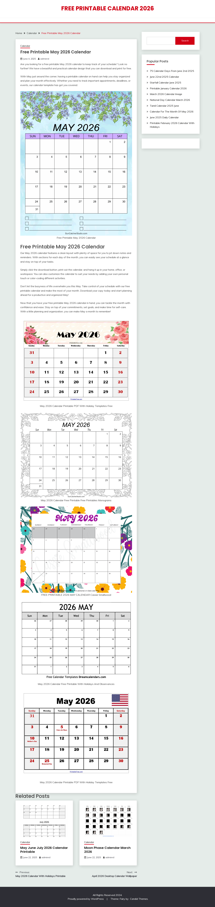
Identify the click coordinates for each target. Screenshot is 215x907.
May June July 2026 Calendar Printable (44, 850)
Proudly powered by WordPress (86, 898)
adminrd (44, 58)
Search (185, 40)
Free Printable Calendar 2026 (107, 8)
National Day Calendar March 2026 (170, 99)
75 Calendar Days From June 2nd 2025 (172, 70)
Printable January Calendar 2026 (168, 88)
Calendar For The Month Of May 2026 (171, 111)
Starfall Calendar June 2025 (165, 82)
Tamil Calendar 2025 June (164, 105)
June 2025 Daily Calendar (164, 117)
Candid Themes (139, 898)
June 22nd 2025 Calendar (164, 76)
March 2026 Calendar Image (166, 94)
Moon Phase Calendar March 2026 (107, 850)
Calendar (25, 45)
